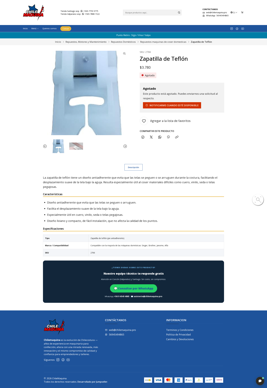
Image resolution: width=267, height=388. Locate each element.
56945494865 (116, 334)
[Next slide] (125, 146)
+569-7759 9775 (90, 11)
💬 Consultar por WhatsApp (133, 288)
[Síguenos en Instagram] (231, 28)
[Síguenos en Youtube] (242, 28)
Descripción (133, 167)
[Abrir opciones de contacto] (260, 381)
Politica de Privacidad (178, 334)
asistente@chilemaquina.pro (148, 296)
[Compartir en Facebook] (143, 137)
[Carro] (242, 12)
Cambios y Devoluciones (180, 339)
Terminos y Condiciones (179, 330)
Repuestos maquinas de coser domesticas (163, 42)
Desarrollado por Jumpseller (92, 381)
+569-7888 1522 (92, 14)
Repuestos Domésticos (123, 42)
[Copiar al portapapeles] (177, 137)
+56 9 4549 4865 (121, 296)
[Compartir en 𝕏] (151, 137)
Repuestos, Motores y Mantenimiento (86, 42)
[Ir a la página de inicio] (33, 12)
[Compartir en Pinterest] (168, 137)
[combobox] (152, 12)
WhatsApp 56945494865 (217, 15)
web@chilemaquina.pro (216, 12)
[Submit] (179, 12)
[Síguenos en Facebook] (237, 28)
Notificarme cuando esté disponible (174, 105)
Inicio (58, 42)
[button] (35, 28)
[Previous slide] (45, 146)
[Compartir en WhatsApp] (160, 137)
